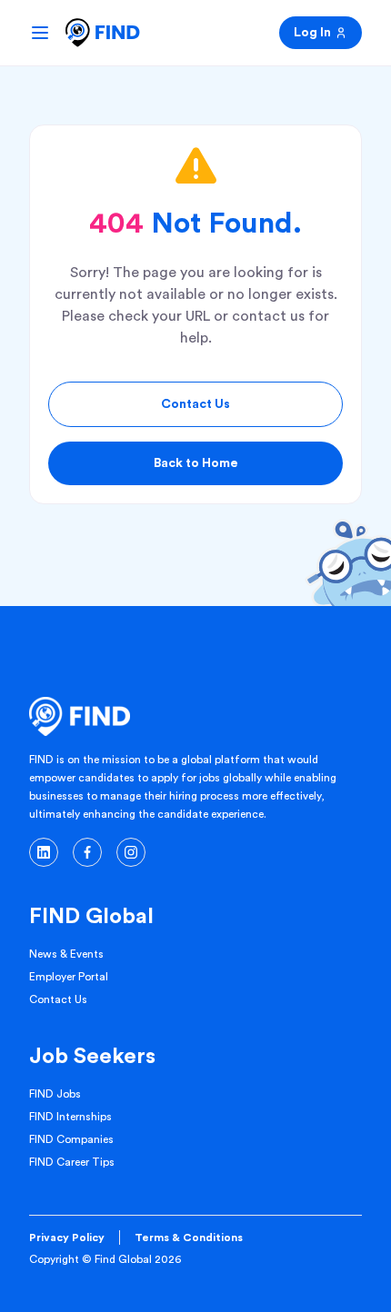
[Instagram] (130, 852)
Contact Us (195, 404)
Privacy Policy (67, 1237)
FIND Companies (71, 1139)
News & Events (66, 954)
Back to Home (196, 463)
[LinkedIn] (43, 852)
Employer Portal (68, 976)
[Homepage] (102, 32)
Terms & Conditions (189, 1237)
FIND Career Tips (72, 1162)
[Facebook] (87, 852)
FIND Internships (70, 1116)
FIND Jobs (55, 1093)
